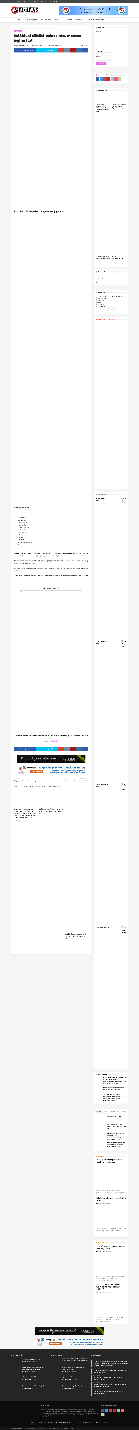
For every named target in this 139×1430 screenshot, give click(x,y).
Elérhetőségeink (28, 2)
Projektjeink (105, 1422)
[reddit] (67, 50)
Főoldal (15, 28)
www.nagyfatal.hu (51, 741)
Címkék (124, 1111)
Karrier (98, 1422)
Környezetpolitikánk (89, 1422)
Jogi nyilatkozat (52, 1422)
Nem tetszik (101, 306)
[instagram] (126, 1)
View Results (111, 311)
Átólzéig (27, 28)
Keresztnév (99, 51)
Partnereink (57, 2)
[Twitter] (109, 1)
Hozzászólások (114, 1111)
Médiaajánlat (42, 1422)
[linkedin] (79, 50)
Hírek (21, 28)
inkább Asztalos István (37, 786)
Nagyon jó (100, 300)
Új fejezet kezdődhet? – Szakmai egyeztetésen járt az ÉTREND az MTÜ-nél (51, 811)
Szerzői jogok (78, 1422)
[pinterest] (73, 50)
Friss (106, 1111)
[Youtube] (123, 1)
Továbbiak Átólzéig (54, 786)
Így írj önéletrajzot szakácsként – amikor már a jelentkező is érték (76, 936)
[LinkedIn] (119, 1)
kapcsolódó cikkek (21, 786)
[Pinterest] (116, 1)
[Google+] (112, 1)
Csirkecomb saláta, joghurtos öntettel (76, 780)
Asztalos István (24, 45)
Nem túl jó (100, 304)
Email (98, 56)
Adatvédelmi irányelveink (66, 1422)
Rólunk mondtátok (39, 2)
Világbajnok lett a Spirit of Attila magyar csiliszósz (29, 780)
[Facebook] (105, 1)
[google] (61, 50)
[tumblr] (85, 50)
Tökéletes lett (101, 298)
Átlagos (99, 302)
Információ (49, 2)
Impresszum (34, 1422)
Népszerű (98, 1111)
